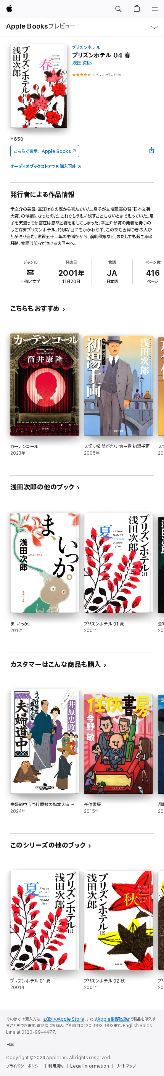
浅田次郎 (82, 63)
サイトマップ (126, 1066)
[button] (118, 9)
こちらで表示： (42, 151)
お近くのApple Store (63, 1019)
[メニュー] (155, 9)
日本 (10, 1044)
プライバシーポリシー (24, 1066)
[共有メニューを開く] (151, 151)
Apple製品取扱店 (113, 1019)
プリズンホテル (86, 47)
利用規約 (56, 1066)
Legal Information (89, 1066)
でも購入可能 (43, 166)
